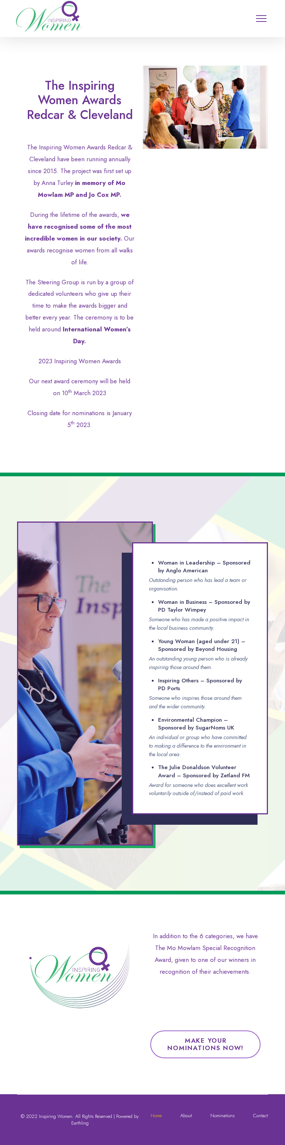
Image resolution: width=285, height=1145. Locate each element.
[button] (267, 13)
